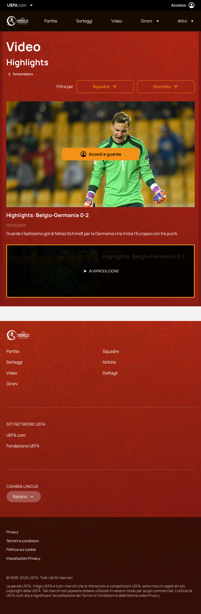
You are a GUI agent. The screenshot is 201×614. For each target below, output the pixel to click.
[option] (100, 271)
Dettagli (110, 373)
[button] (149, 21)
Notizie (109, 362)
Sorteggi (14, 362)
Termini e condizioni (22, 540)
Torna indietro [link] (23, 74)
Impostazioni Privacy (23, 558)
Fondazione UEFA (22, 446)
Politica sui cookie (21, 549)
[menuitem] (53, 21)
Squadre (111, 351)
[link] (51, 21)
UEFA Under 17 (17, 21)
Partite (12, 351)
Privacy (12, 531)
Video (11, 373)
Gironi (12, 384)
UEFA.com (16, 435)
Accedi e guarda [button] (105, 154)
